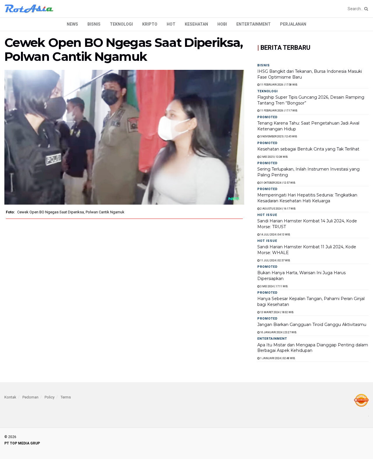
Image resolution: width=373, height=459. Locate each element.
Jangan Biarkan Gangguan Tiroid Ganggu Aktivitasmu (311, 324)
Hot (171, 24)
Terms (66, 397)
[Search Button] (365, 8)
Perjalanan (293, 24)
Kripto (149, 24)
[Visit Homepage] (29, 8)
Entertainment (253, 24)
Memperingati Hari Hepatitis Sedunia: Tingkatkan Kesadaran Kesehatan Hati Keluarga (307, 197)
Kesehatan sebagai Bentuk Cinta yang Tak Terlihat (308, 149)
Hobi (222, 24)
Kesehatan (196, 24)
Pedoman (30, 397)
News (72, 24)
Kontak (10, 397)
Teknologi (121, 24)
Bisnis (94, 24)
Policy (49, 397)
